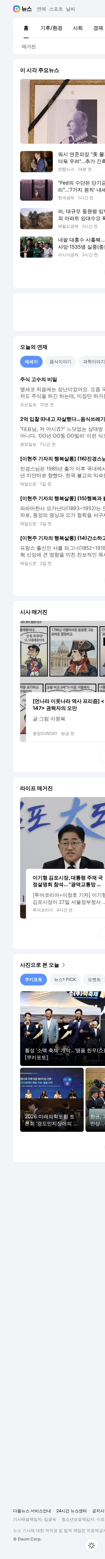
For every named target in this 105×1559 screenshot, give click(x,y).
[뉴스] (27, 9)
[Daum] (17, 9)
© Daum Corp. (27, 1538)
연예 (41, 9)
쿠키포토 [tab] (33, 979)
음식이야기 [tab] (60, 361)
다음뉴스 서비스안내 (32, 1510)
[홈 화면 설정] (91, 1545)
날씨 (70, 9)
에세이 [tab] (31, 361)
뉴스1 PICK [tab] (65, 979)
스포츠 (56, 9)
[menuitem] (26, 28)
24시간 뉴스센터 (71, 1510)
